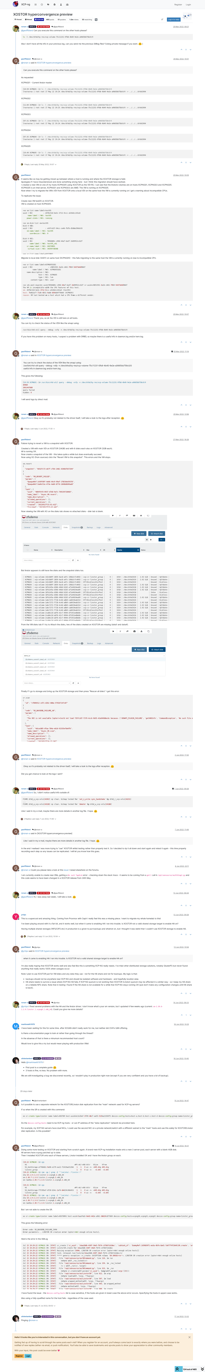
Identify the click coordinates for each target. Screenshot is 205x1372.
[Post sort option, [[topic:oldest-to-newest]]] (162, 19)
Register (19, 1356)
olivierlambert (27, 1058)
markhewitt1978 (28, 1024)
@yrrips (37, 947)
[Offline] (16, 28)
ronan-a (24, 27)
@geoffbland (58, 27)
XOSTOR (40, 19)
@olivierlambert (40, 1101)
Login (28, 1356)
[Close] (189, 1337)
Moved (29, 19)
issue (66, 870)
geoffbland (26, 59)
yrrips (23, 915)
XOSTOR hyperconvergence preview (54, 62)
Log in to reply (173, 19)
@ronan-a (38, 59)
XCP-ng (25, 4)
